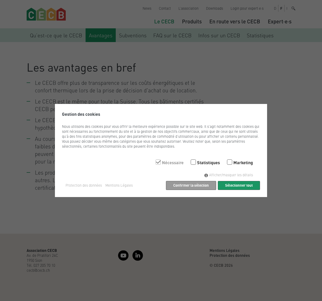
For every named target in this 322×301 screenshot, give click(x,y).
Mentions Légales (119, 185)
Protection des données (84, 185)
